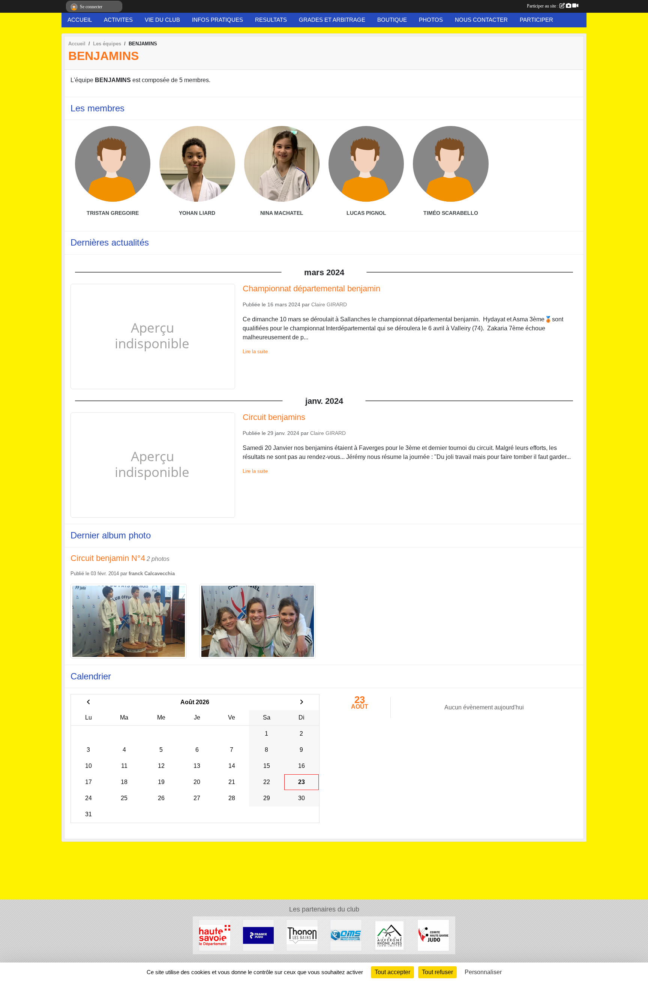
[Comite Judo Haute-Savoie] (433, 935)
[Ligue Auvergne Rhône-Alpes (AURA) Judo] (390, 935)
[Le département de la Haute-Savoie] (215, 935)
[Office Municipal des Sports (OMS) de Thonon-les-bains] (346, 935)
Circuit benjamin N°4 (107, 558)
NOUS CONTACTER (481, 19)
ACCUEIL (80, 19)
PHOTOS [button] (431, 19)
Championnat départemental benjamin (311, 288)
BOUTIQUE (392, 19)
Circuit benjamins (274, 417)
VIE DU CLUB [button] (162, 19)
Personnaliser (483, 972)
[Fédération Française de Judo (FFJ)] (258, 935)
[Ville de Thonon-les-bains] (302, 935)
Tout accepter (392, 972)
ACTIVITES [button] (118, 19)
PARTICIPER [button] (536, 19)
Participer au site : (543, 6)
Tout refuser (437, 972)
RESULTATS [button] (271, 19)
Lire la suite (255, 351)
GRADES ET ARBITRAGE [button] (332, 19)
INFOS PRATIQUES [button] (217, 19)
